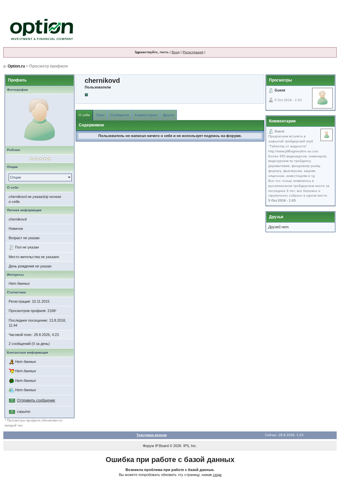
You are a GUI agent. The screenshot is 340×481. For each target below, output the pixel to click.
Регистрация (193, 52)
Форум (148, 446)
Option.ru (16, 66)
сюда (217, 475)
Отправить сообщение (36, 400)
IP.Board (162, 446)
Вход (176, 52)
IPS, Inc (189, 446)
